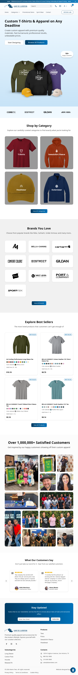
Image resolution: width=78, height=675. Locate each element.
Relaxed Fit (8, 663)
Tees (42, 633)
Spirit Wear (40, 12)
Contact (48, 12)
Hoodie (7, 660)
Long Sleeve (9, 654)
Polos (43, 636)
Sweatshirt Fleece (47, 639)
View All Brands (39, 303)
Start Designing (14, 42)
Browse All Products (36, 42)
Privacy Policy (9, 672)
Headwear (44, 643)
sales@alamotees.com (50, 662)
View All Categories (39, 211)
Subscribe (55, 619)
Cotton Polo (9, 657)
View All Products (39, 425)
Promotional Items (28, 12)
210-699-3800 (47, 659)
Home (6, 12)
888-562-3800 (47, 656)
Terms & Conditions (22, 672)
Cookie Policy (34, 672)
